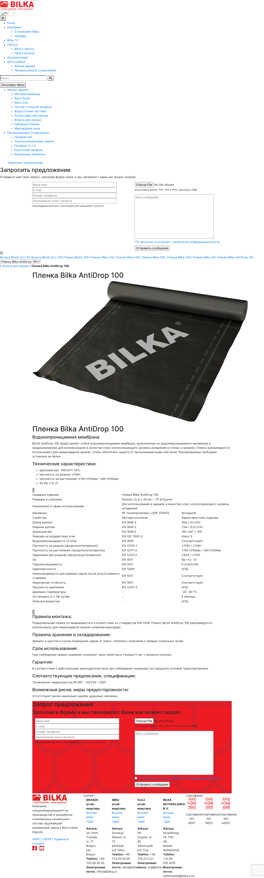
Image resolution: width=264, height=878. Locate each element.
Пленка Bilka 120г (103, 257)
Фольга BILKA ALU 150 (47, 257)
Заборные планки (26, 124)
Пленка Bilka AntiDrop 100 (235, 257)
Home (11, 23)
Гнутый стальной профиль (33, 107)
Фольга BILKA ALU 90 (15, 257)
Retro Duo (21, 102)
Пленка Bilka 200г (180, 257)
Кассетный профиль (28, 150)
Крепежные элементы (29, 154)
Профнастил (23, 137)
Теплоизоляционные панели (34, 141)
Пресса (12, 44)
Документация (17, 57)
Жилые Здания (17, 89)
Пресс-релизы (24, 53)
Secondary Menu (12, 85)
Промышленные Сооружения (35, 70)
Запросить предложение (25, 162)
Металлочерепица (27, 94)
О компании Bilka (26, 31)
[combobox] (7, 12)
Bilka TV (12, 40)
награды (20, 36)
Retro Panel (22, 98)
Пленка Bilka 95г (205, 257)
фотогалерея (16, 61)
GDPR (47, 839)
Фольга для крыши (27, 120)
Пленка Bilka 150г (154, 257)
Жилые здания (24, 66)
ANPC (36, 839)
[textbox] (7, 13)
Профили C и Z (25, 145)
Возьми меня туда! (91, 817)
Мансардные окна (27, 128)
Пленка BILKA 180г (76, 257)
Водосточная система (30, 111)
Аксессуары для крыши (31, 115)
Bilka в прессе (24, 49)
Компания (14, 27)
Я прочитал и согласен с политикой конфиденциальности (178, 242)
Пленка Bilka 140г (128, 257)
